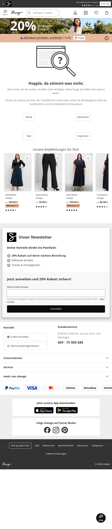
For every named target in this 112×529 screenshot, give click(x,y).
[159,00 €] (78, 172)
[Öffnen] (107, 38)
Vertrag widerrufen (20, 445)
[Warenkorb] (107, 13)
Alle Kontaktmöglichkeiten (25, 346)
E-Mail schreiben (18, 337)
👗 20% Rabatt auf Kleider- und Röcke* (41, 37)
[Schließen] (3, 4)
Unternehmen (13, 358)
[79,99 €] (48, 172)
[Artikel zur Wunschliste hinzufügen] (27, 158)
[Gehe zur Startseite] (17, 13)
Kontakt (9, 327)
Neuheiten (83, 117)
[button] (5, 13)
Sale (29, 136)
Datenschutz (49, 445)
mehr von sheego (15, 376)
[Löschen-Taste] (56, 13)
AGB (37, 445)
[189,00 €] (18, 172)
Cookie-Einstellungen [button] (56, 453)
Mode (29, 117)
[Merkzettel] (96, 13)
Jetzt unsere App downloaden (56, 403)
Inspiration (83, 136)
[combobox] (47, 12)
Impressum (82, 445)
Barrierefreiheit (66, 445)
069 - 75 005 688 (70, 342)
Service (8, 367)
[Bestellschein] (85, 13)
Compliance (97, 445)
